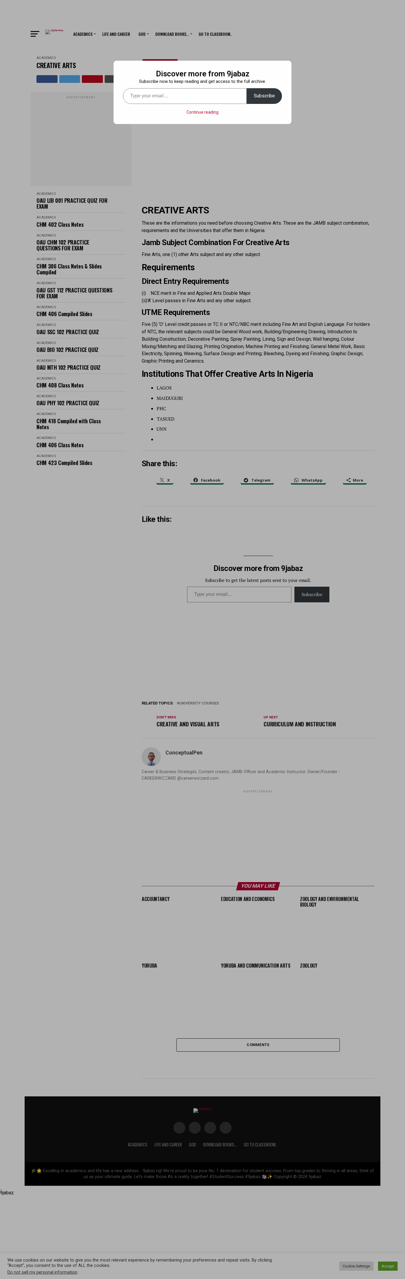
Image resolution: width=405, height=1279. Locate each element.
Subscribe (264, 96)
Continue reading (202, 112)
